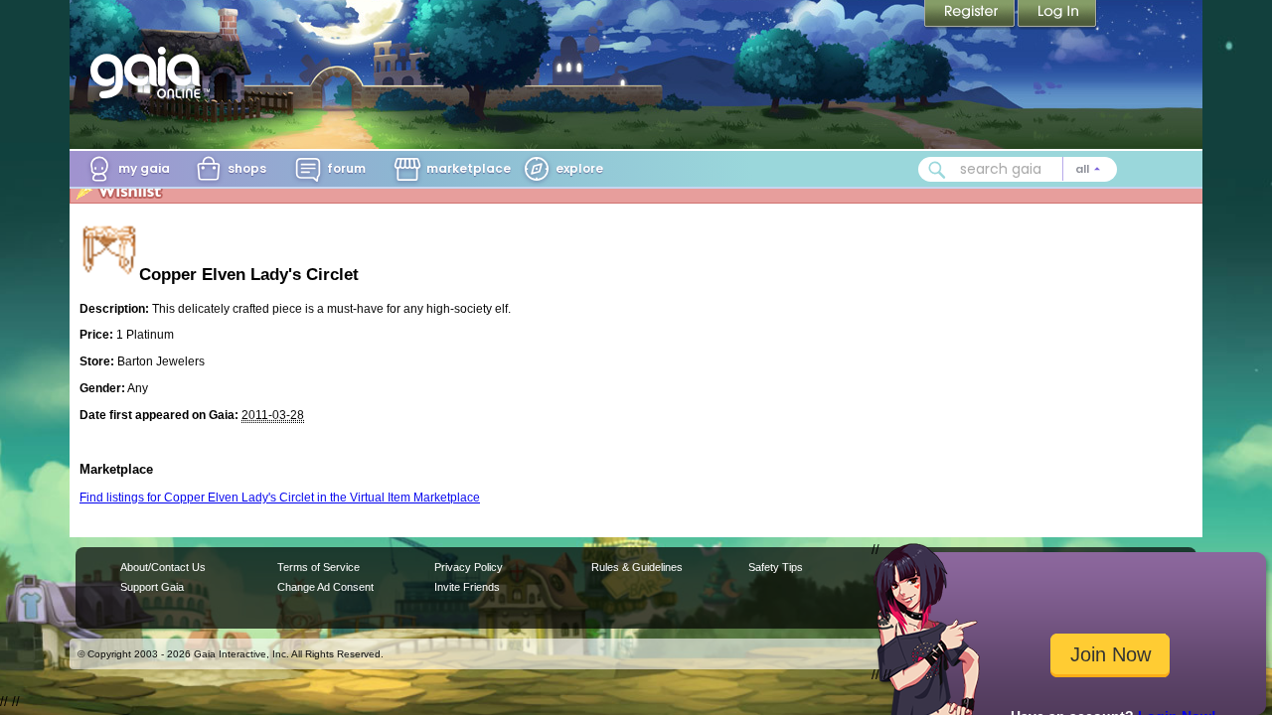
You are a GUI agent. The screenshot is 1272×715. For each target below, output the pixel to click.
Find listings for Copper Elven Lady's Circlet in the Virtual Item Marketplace (280, 497)
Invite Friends (467, 587)
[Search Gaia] (937, 170)
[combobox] (1017, 169)
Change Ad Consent (325, 587)
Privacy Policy (468, 567)
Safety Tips (775, 567)
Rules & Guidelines (637, 567)
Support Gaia (152, 587)
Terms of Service (318, 567)
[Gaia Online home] (150, 72)
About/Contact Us (163, 567)
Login (1057, 15)
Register (971, 15)
